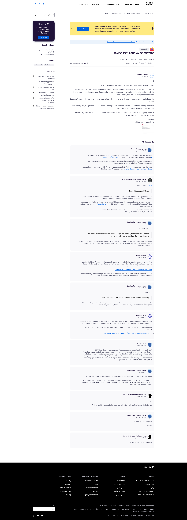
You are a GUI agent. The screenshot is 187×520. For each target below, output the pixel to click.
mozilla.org (150, 515)
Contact (107, 515)
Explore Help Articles (131, 4)
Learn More (82, 29)
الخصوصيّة (124, 515)
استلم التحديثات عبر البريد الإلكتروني (46, 51)
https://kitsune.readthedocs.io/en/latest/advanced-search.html (128, 333)
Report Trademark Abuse (145, 481)
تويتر (152, 488)
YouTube (38, 515)
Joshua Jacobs (142, 74)
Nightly (95, 491)
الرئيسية (151, 13)
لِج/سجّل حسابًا (39, 4)
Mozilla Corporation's (112, 505)
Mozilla (149, 467)
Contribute (83, 4)
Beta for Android (92, 488)
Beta (96, 484)
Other (143, 63)
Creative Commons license (144, 511)
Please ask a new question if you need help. (121, 42)
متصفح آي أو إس (119, 491)
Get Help (68, 495)
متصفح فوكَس (120, 495)
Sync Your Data (65, 491)
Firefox (133, 13)
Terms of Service (136, 515)
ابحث (34, 14)
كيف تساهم (44, 37)
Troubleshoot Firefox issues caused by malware (47, 100)
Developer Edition (91, 481)
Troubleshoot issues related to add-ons (47, 94)
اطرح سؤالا (95, 4)
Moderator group (103, 204)
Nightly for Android (90, 495)
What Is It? (67, 484)
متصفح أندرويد (120, 488)
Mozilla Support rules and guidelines (138, 169)
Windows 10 (38, 65)
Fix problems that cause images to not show (45, 107)
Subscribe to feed (48, 54)
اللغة (54, 505)
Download (121, 481)
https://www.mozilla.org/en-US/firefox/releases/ (133, 270)
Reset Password (65, 488)
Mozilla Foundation (147, 505)
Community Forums (111, 4)
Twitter (42, 515)
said (150, 186)
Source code (149, 484)
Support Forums (142, 13)
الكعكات (115, 515)
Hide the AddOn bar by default (46, 88)
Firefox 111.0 (48, 65)
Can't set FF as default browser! (46, 77)
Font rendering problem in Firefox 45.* (46, 83)
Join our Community (146, 491)
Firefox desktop (119, 484)
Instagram (33, 515)
